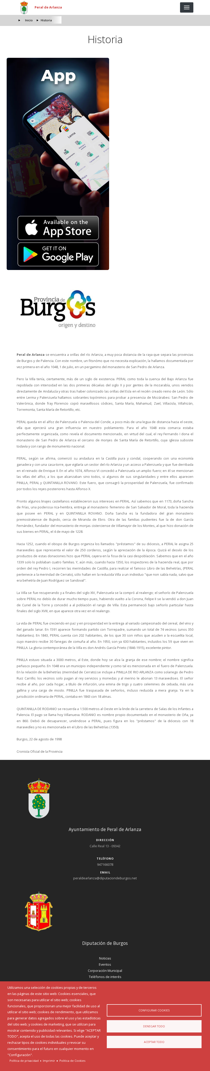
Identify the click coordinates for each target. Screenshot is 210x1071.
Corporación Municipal (105, 970)
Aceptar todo (154, 1042)
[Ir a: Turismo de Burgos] (105, 309)
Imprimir (49, 1061)
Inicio (29, 20)
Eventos (105, 964)
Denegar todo (154, 1026)
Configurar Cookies (154, 1010)
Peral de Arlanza (48, 7)
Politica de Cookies (72, 1061)
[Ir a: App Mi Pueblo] (105, 164)
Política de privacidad (24, 1061)
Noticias (105, 958)
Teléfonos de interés (105, 976)
